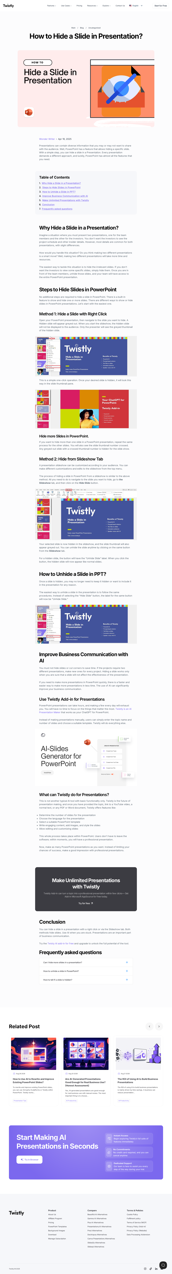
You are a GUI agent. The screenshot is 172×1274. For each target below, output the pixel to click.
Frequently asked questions (57, 209)
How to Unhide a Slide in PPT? (59, 191)
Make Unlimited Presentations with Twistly (65, 200)
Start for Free (160, 5)
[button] (149, 1026)
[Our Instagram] (145, 1268)
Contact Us (120, 6)
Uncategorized (94, 28)
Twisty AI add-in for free (60, 943)
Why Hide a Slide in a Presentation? (61, 183)
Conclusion (48, 204)
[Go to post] (33, 1071)
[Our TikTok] (150, 1268)
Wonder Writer (47, 139)
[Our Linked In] (156, 1268)
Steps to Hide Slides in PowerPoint (61, 187)
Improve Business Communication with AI (65, 196)
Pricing (79, 6)
